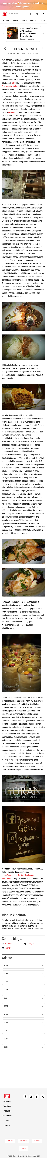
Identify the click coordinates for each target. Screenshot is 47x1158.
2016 (6, 1039)
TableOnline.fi (7, 879)
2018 (6, 1022)
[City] (7, 1096)
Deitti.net (10, 1141)
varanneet (12, 112)
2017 (5, 1031)
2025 (6, 965)
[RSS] (42, 1096)
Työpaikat (7, 1111)
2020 (6, 1006)
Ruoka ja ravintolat (29, 21)
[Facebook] (30, 14)
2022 (6, 990)
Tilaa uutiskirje (7, 1116)
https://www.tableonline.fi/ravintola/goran (18, 875)
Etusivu (6, 21)
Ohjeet (7, 1121)
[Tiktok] (43, 14)
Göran (14, 83)
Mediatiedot (7, 1106)
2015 (6, 1047)
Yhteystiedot (7, 1101)
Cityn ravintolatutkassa (11, 86)
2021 (6, 998)
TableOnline (23, 1141)
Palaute (7, 1125)
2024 (6, 973)
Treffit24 (23, 1148)
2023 (6, 982)
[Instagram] (36, 14)
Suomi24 (37, 1141)
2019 (6, 1014)
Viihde (15, 21)
